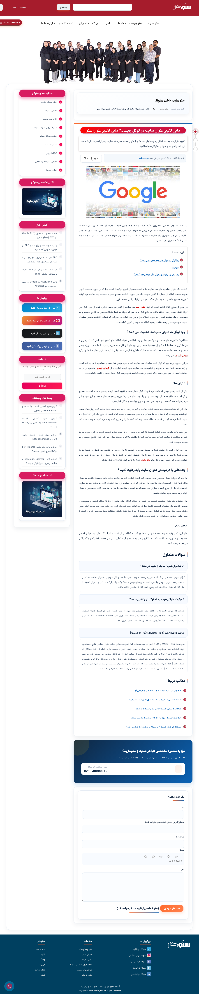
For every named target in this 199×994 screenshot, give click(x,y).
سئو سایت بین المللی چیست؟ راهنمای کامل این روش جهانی (154, 699)
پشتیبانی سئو (50, 144)
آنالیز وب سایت (50, 119)
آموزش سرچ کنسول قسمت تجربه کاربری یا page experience (39, 436)
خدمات (120, 23)
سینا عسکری (144, 158)
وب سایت (180, 836)
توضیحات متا (181, 355)
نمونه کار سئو (65, 23)
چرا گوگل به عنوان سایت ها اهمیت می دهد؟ (159, 260)
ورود (14, 7)
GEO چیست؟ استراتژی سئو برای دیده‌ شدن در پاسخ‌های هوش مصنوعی (39, 259)
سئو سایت (153, 23)
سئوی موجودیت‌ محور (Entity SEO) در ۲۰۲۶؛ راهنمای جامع (39, 235)
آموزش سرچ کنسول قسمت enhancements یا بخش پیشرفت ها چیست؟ (39, 422)
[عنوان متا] (195, 140)
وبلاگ (95, 23)
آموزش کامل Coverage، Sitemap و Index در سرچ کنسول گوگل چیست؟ (39, 461)
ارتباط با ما (47, 23)
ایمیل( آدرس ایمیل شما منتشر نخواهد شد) (164, 822)
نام (183, 807)
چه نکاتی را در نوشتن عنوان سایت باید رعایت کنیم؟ (156, 274)
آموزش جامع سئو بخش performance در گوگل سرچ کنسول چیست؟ (39, 449)
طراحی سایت (51, 110)
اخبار (107, 23)
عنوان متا (175, 267)
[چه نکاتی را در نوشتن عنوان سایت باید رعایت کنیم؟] (195, 149)
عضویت (23, 7)
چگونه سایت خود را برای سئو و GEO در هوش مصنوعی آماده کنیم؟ (39, 247)
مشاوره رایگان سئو (48, 136)
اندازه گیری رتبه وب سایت (45, 127)
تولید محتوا (51, 170)
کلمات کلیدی (103, 368)
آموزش (83, 23)
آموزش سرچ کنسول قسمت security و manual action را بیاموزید (39, 408)
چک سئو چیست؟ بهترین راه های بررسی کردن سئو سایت (156, 717)
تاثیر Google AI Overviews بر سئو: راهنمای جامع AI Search (39, 284)
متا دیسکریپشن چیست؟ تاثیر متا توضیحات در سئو (158, 708)
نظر (182, 869)
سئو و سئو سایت (49, 102)
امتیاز (181, 850)
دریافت (42, 385)
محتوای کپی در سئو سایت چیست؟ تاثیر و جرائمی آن (158, 690)
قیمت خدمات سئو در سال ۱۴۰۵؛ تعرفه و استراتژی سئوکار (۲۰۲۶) (39, 271)
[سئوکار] (177, 944)
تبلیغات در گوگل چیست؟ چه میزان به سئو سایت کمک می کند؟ (153, 726)
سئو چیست (136, 23)
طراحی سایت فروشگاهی (46, 161)
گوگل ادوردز (51, 153)
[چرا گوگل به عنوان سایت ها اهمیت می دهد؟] (195, 131)
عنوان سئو (140, 307)
